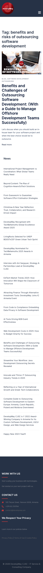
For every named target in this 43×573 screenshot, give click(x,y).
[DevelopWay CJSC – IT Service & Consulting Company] (8, 8)
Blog (4, 79)
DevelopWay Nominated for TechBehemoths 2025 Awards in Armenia (18, 251)
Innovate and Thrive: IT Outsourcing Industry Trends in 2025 (20, 376)
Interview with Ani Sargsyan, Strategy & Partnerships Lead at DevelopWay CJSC (21, 266)
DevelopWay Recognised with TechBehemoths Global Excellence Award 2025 (19, 225)
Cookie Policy (31, 538)
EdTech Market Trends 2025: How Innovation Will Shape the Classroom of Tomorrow (21, 281)
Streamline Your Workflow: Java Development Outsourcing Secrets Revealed (19, 363)
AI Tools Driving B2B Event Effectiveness (16, 320)
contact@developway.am (15, 510)
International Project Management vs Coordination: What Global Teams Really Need (20, 172)
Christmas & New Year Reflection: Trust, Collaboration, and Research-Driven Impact (20, 210)
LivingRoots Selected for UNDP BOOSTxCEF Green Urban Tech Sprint (21, 238)
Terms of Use (19, 538)
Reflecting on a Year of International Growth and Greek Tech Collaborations (21, 388)
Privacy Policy (7, 538)
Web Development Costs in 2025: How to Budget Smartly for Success (21, 332)
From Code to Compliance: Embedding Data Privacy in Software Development (21, 308)
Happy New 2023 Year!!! (15, 434)
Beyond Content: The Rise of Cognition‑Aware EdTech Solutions (19, 184)
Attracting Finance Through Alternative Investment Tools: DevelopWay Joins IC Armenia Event (21, 295)
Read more (7, 144)
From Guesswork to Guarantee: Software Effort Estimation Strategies (21, 196)
